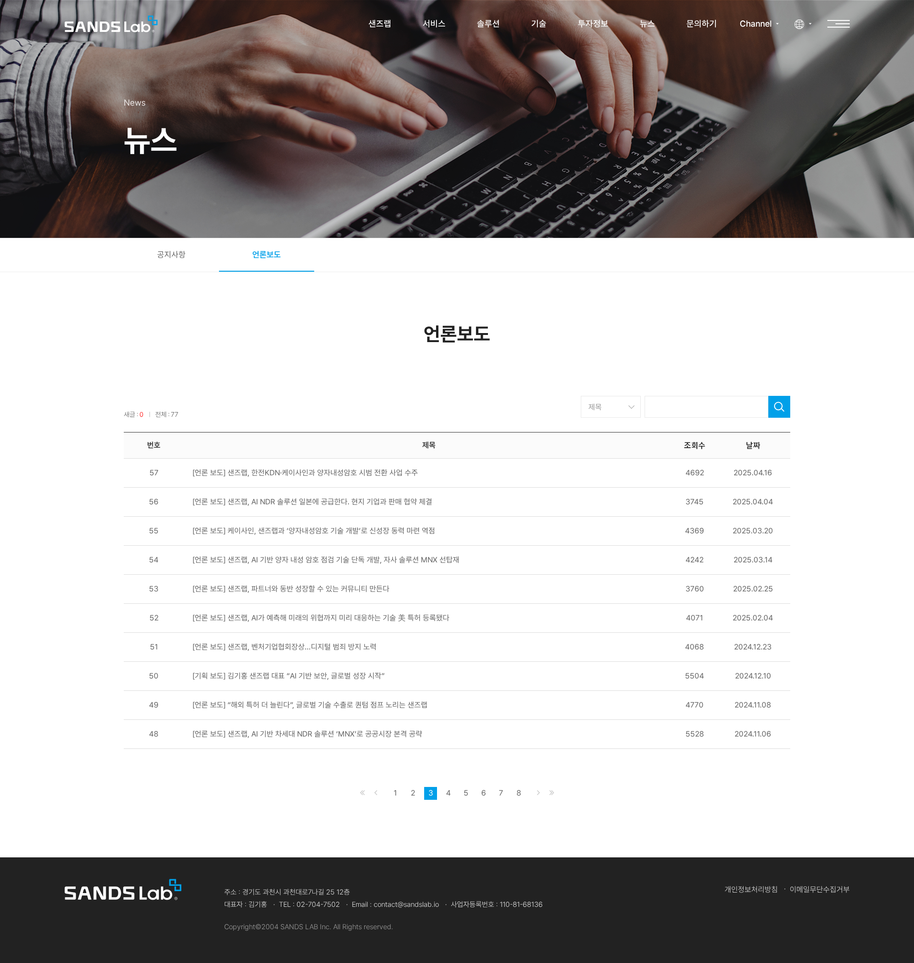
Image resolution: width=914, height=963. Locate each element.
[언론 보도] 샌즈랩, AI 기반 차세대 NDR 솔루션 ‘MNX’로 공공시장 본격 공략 (307, 734)
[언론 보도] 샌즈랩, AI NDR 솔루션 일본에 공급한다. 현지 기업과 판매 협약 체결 (312, 502)
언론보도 (266, 254)
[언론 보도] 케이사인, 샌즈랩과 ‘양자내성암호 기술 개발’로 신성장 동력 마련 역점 (313, 531)
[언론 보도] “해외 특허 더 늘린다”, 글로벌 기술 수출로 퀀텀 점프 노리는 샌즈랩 (309, 705)
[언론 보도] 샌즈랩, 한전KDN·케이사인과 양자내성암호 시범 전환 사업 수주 (305, 473)
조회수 (694, 445)
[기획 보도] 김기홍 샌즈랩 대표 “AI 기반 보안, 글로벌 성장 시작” (288, 676)
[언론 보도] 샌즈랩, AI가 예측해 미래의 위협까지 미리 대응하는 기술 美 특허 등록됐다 (320, 618)
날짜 (753, 445)
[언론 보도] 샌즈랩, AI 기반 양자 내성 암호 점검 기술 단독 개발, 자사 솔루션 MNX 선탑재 (325, 560)
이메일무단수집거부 (820, 889)
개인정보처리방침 (751, 889)
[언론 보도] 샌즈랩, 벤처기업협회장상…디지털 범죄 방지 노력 (284, 647)
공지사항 (171, 254)
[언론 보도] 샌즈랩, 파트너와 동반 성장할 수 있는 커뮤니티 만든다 (290, 589)
